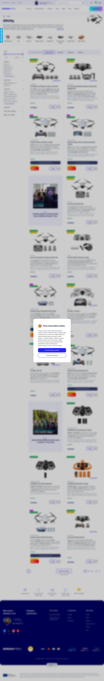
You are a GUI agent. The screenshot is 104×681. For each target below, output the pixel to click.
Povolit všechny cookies (52, 350)
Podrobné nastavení (52, 355)
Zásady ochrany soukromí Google (52, 345)
